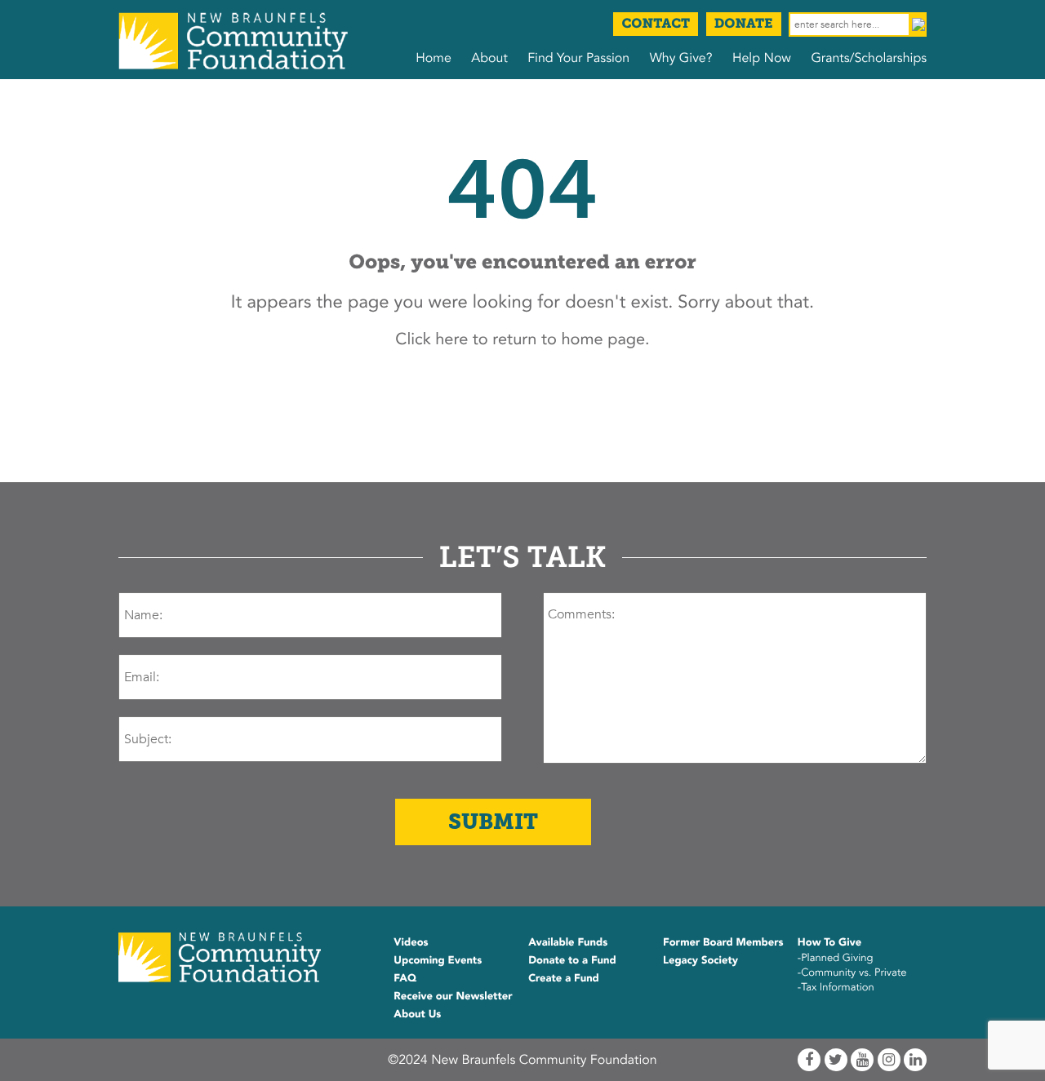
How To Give (829, 942)
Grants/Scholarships (869, 58)
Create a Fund (563, 978)
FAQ (405, 978)
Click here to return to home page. (522, 340)
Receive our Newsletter (453, 996)
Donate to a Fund (572, 960)
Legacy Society (700, 960)
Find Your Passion (578, 58)
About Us (417, 1014)
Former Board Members (723, 942)
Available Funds (567, 942)
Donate (743, 24)
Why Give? (681, 58)
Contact (655, 24)
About (489, 58)
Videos (411, 942)
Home (433, 58)
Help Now (761, 58)
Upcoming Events (438, 960)
